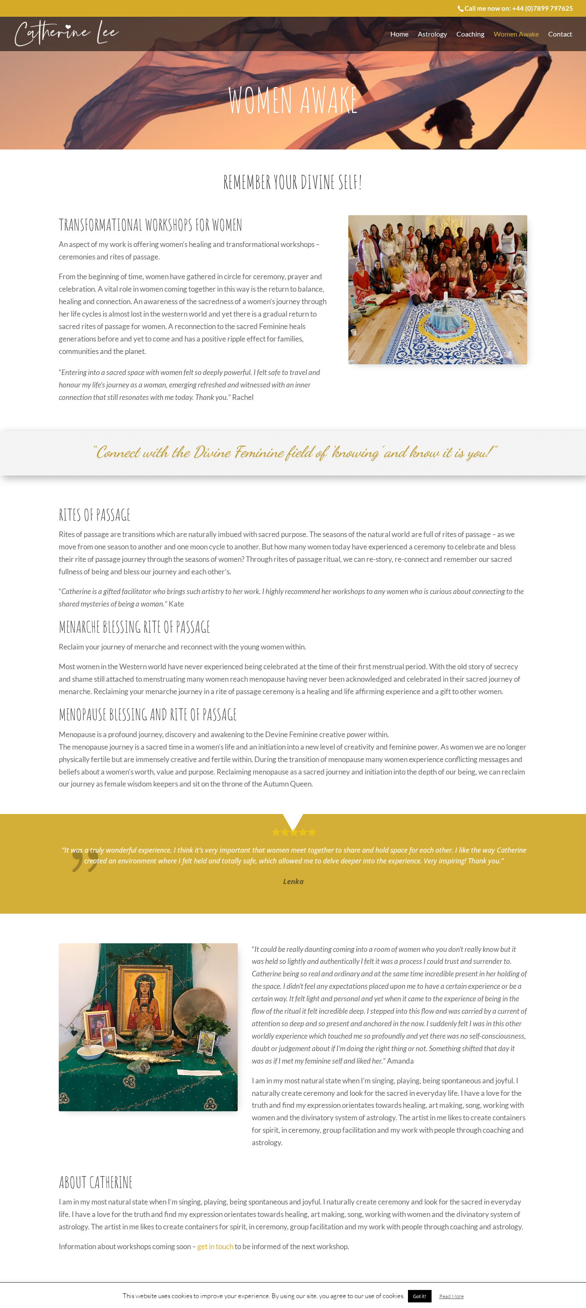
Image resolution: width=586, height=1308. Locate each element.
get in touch (215, 1246)
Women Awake (516, 34)
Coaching (470, 34)
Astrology (432, 34)
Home (399, 34)
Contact (560, 34)
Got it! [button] (419, 1296)
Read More (451, 1296)
